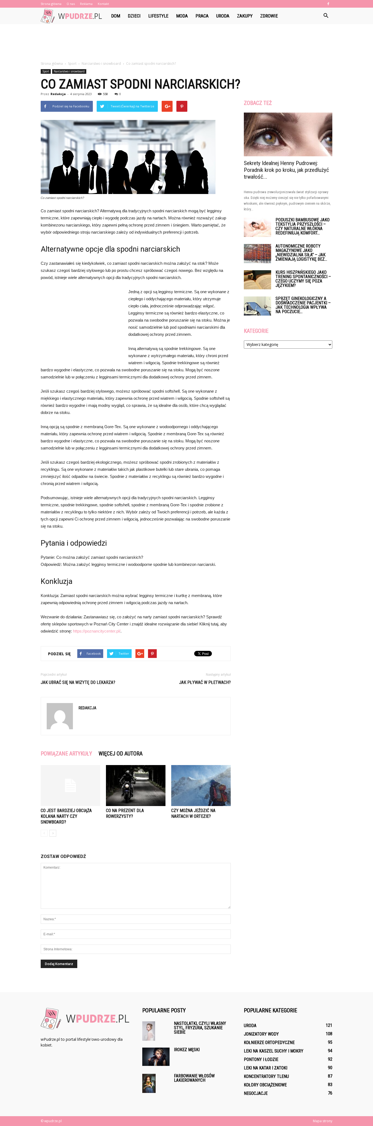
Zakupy (245, 16)
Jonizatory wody (261, 1034)
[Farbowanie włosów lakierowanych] (149, 1083)
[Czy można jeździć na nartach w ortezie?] (201, 785)
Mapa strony (322, 1121)
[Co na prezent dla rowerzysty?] (135, 785)
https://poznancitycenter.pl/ (96, 631)
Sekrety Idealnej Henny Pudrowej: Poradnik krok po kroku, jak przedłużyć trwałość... (286, 170)
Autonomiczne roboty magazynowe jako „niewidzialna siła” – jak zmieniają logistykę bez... (301, 252)
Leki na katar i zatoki (265, 1068)
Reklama (86, 4)
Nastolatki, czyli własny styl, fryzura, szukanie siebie (200, 1028)
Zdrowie (269, 16)
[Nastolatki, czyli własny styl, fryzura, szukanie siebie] (148, 1031)
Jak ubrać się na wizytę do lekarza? (78, 682)
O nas (71, 4)
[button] (325, 15)
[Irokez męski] (156, 1057)
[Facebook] (328, 4)
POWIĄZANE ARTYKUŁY (66, 753)
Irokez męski (187, 1049)
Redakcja (58, 94)
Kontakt (103, 4)
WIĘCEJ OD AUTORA (121, 753)
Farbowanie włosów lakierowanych (194, 1078)
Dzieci (134, 16)
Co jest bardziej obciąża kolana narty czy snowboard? (66, 816)
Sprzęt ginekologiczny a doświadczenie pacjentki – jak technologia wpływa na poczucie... (303, 305)
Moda (182, 16)
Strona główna (51, 4)
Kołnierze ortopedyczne (269, 1042)
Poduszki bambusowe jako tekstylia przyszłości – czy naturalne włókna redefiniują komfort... (303, 226)
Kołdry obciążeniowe (265, 1084)
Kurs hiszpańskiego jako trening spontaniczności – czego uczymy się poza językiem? (303, 279)
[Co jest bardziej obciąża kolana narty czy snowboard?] (70, 785)
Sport (45, 71)
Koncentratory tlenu (266, 1076)
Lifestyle (158, 16)
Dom (115, 16)
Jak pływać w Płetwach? (205, 682)
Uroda (222, 16)
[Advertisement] (186, 43)
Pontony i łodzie (261, 1059)
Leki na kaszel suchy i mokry (273, 1051)
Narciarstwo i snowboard (69, 71)
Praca (202, 16)
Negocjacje (256, 1093)
